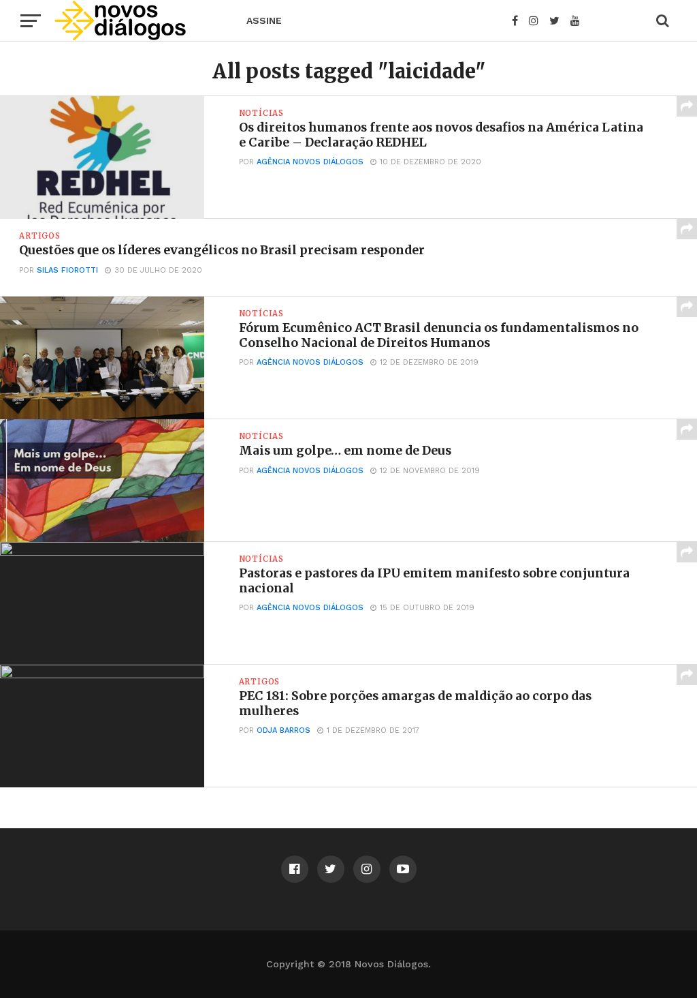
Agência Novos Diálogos (310, 161)
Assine (264, 20)
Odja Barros (283, 730)
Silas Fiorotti (67, 270)
